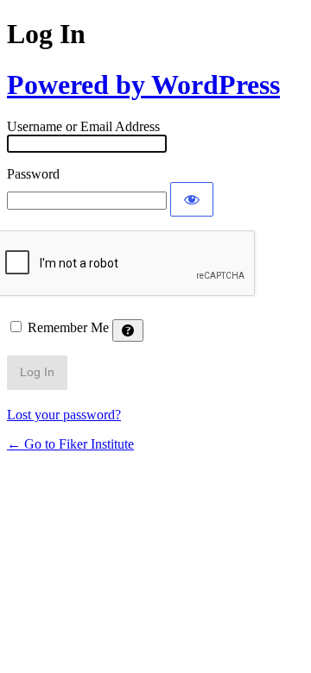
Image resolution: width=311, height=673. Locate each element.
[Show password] (191, 199)
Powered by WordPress (143, 84)
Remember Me (68, 327)
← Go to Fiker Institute (70, 444)
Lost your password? (64, 414)
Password (33, 174)
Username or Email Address (83, 126)
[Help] (127, 330)
